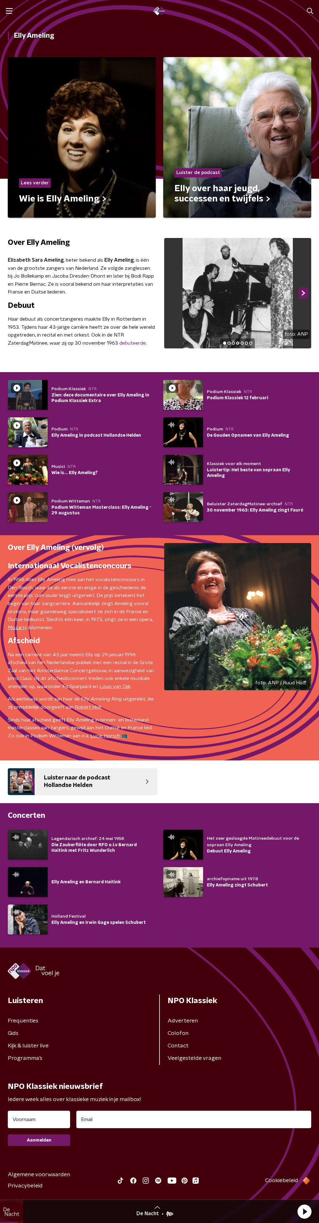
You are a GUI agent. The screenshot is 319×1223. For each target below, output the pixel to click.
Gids (13, 1033)
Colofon (178, 1033)
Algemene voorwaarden (39, 1174)
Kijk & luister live (28, 1046)
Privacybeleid (25, 1186)
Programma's (25, 1058)
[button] (304, 1211)
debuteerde (132, 343)
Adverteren (183, 1021)
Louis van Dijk (115, 686)
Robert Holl (88, 707)
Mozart (16, 627)
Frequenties (23, 1021)
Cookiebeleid (281, 1180)
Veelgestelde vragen (194, 1058)
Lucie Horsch (105, 735)
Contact (178, 1046)
